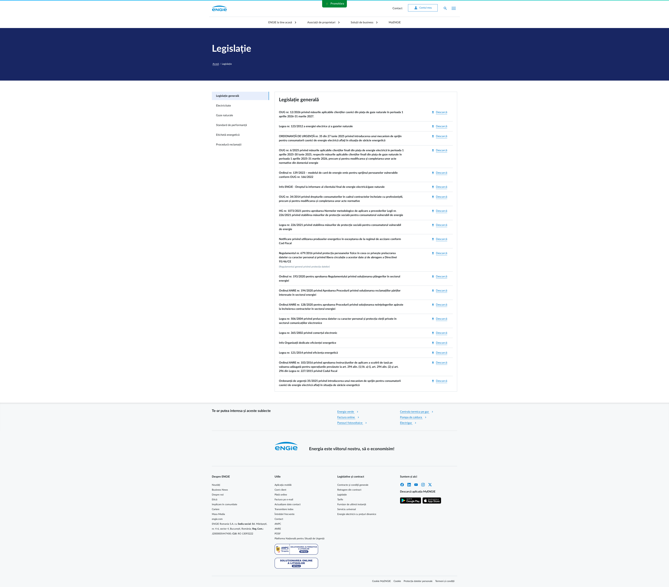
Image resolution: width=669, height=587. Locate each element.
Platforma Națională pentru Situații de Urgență (299, 538)
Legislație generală (227, 95)
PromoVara (334, 4)
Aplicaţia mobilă (283, 485)
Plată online (281, 495)
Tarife (340, 499)
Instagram (423, 485)
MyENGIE (395, 22)
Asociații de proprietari (321, 22)
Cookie (397, 581)
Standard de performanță (231, 125)
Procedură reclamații (228, 144)
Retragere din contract (349, 490)
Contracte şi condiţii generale (352, 485)
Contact (397, 8)
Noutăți (216, 485)
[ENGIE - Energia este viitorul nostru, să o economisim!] (219, 8)
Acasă (216, 64)
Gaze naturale (224, 115)
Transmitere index (284, 509)
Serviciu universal (346, 509)
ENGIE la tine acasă (280, 22)
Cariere (215, 509)
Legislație (342, 495)
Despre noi (218, 495)
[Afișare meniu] (453, 8)
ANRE (278, 529)
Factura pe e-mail (284, 499)
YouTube (416, 485)
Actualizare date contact (288, 504)
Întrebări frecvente (284, 514)
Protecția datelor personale (418, 581)
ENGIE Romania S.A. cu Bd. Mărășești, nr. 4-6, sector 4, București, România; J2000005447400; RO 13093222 (239, 529)
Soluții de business (362, 22)
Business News (220, 490)
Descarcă (439, 112)
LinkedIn (409, 485)
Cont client (280, 490)
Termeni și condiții (444, 581)
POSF (278, 534)
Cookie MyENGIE (381, 581)
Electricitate (223, 105)
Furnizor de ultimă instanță (351, 504)
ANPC (278, 524)
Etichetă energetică (228, 134)
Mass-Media (218, 514)
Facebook (402, 485)
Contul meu (423, 8)
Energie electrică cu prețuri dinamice (356, 514)
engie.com (217, 519)
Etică (214, 499)
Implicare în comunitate (224, 504)
